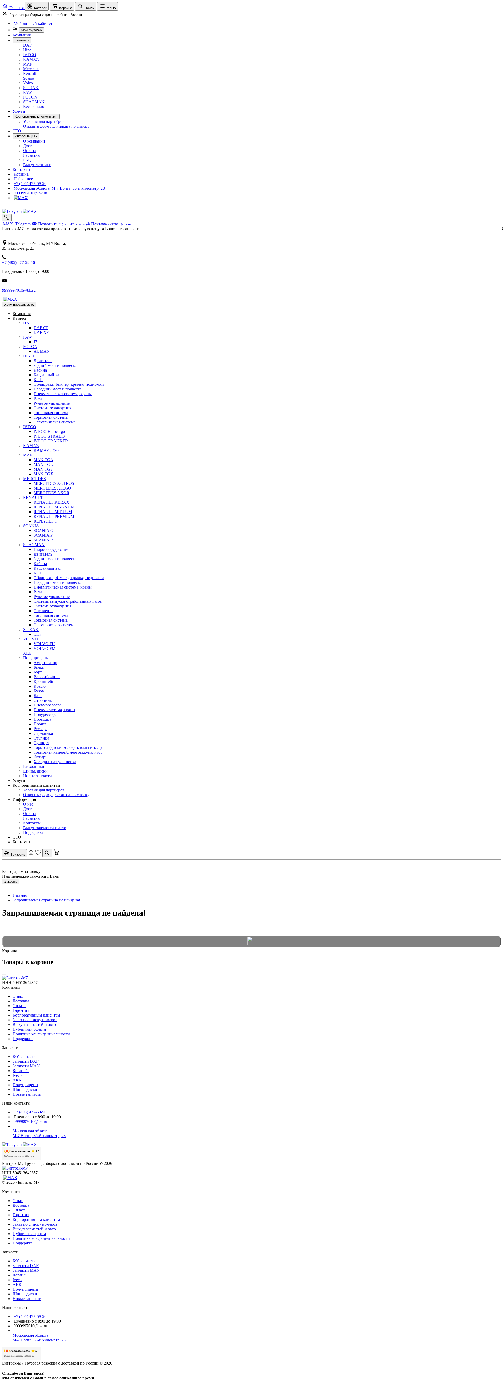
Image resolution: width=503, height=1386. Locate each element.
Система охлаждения (52, 408)
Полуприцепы (36, 658)
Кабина (40, 370)
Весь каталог (34, 106)
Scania (28, 78)
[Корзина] (56, 854)
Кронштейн (44, 681)
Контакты (21, 169)
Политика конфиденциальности (41, 1034)
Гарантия (31, 155)
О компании (34, 141)
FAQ (27, 160)
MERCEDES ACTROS (54, 483)
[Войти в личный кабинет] (31, 854)
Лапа (38, 695)
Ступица (41, 738)
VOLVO (30, 639)
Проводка (42, 719)
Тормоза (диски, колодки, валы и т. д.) (68, 747)
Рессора (40, 728)
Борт (38, 672)
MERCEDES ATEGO (52, 488)
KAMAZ (31, 59)
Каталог (20, 318)
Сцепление (43, 610)
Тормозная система (51, 417)
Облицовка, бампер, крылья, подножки (69, 384)
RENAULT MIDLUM (53, 511)
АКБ (27, 653)
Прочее (40, 724)
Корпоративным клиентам (36, 785)
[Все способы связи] (7, 217)
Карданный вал (47, 375)
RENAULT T (45, 521)
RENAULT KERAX (51, 502)
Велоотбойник (47, 677)
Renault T (21, 1070)
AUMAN (42, 351)
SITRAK (31, 87)
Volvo (28, 83)
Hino (27, 50)
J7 (35, 342)
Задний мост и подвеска (55, 365)
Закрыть (10, 881)
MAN (28, 64)
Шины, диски (35, 771)
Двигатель (43, 360)
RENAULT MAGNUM (54, 507)
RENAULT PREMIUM (54, 516)
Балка (39, 667)
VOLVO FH (44, 644)
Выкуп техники (37, 164)
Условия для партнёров (43, 121)
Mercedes (31, 69)
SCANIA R (43, 540)
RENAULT (33, 497)
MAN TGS (43, 469)
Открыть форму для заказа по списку (56, 126)
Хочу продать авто (19, 304)
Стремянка (43, 733)
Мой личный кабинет (33, 23)
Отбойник (43, 700)
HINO (28, 356)
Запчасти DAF (26, 1061)
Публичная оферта (29, 1029)
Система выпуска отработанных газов (68, 601)
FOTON (30, 97)
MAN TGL (43, 464)
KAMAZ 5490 (46, 450)
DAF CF (41, 327)
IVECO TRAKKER (51, 441)
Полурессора (45, 714)
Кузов (39, 691)
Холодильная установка (55, 761)
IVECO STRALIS (49, 436)
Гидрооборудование (51, 549)
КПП (38, 379)
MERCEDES (34, 478)
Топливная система (51, 412)
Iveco (17, 1075)
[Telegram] (12, 211)
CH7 (38, 634)
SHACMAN (34, 102)
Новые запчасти (37, 776)
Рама (38, 398)
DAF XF (41, 332)
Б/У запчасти (24, 1056)
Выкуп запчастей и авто (44, 827)
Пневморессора (47, 705)
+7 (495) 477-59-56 (30, 183)
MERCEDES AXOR (51, 493)
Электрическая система (54, 422)
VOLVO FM (45, 648)
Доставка (31, 146)
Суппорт (41, 743)
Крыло (40, 686)
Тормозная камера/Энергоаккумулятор (68, 752)
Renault (29, 73)
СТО (17, 131)
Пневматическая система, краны (63, 394)
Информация (24, 799)
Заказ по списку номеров (35, 1020)
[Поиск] (47, 853)
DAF (27, 45)
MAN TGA (43, 460)
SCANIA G (43, 530)
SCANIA (31, 526)
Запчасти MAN (26, 1066)
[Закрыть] (4, 974)
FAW (27, 92)
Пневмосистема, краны (54, 710)
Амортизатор (45, 662)
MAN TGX (43, 474)
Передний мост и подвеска (58, 389)
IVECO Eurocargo (49, 431)
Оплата (29, 150)
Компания (22, 35)
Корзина (21, 174)
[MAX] (21, 197)
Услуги (19, 111)
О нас (28, 804)
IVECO (29, 54)
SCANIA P (43, 535)
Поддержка (33, 832)
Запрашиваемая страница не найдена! (46, 900)
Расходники (33, 766)
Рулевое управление (52, 403)
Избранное (23, 179)
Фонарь (40, 757)
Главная (20, 895)
